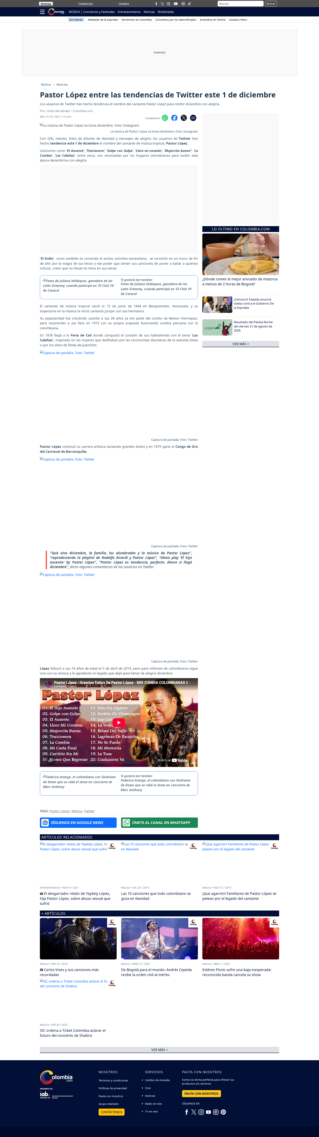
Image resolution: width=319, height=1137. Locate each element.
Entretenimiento (129, 12)
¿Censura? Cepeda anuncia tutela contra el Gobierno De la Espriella (254, 303)
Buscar (271, 3)
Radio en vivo (153, 1103)
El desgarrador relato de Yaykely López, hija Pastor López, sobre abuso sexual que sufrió (75, 898)
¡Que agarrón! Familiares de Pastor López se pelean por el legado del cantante (239, 896)
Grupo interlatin (109, 1104)
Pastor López (60, 811)
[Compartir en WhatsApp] (165, 118)
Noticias (46, 3)
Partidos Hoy (86, 3)
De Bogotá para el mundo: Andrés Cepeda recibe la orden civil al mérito (156, 972)
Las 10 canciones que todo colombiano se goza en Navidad (156, 896)
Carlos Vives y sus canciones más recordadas (69, 972)
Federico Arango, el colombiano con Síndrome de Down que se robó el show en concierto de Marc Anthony (156, 785)
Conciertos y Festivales (99, 12)
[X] (162, 3)
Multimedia (166, 12)
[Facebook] (156, 3)
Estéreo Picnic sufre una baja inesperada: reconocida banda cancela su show (236, 972)
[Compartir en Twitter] (183, 118)
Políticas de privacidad (113, 1088)
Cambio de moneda (157, 1080)
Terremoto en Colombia (136, 19)
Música (46, 85)
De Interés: (76, 19)
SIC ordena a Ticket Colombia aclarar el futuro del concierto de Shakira (73, 1033)
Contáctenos (111, 1112)
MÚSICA (74, 12)
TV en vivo (151, 1111)
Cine (148, 1088)
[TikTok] (189, 4)
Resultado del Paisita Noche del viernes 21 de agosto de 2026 (253, 326)
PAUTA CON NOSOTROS (201, 1094)
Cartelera (124, 3)
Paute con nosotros (111, 1096)
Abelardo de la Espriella (103, 19)
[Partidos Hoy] (183, 4)
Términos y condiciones (113, 1080)
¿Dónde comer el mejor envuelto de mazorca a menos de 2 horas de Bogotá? (240, 281)
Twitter (89, 811)
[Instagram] (168, 3)
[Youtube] (176, 4)
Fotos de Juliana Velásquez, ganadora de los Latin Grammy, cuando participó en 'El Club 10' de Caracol (156, 289)
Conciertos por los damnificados (175, 19)
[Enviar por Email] (193, 118)
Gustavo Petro (238, 19)
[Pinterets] (223, 1110)
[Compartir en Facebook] (174, 118)
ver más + (241, 344)
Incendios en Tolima (212, 19)
